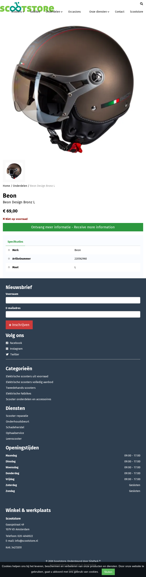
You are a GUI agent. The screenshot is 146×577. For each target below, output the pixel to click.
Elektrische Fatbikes (18, 393)
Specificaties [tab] (15, 241)
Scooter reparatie (17, 416)
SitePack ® (95, 561)
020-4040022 (25, 536)
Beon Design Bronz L (42, 186)
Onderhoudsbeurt (17, 421)
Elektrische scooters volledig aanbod (29, 382)
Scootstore (136, 11)
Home (6, 186)
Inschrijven (20, 325)
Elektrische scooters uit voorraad (27, 376)
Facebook (15, 343)
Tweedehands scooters (21, 387)
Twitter (14, 354)
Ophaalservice (15, 433)
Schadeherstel (15, 427)
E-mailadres (13, 308)
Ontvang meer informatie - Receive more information (73, 227)
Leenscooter (14, 438)
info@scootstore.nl (26, 540)
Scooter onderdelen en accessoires (28, 399)
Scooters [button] (17, 11)
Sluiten (108, 571)
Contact (119, 11)
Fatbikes (35, 11)
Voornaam (12, 294)
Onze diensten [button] (98, 11)
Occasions (74, 11)
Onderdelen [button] (53, 11)
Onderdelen (20, 186)
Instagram (16, 348)
